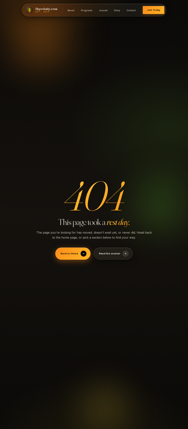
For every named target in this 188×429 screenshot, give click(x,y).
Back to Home (73, 253)
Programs (87, 10)
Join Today (153, 10)
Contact (131, 10)
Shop (117, 10)
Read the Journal (113, 253)
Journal (103, 10)
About (71, 10)
